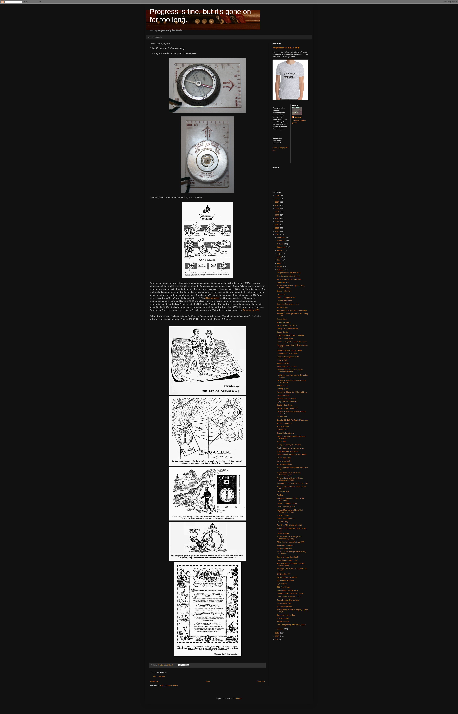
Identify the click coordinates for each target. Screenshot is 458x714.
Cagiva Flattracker (284, 291)
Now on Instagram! (155, 37)
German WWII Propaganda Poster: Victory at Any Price (290, 371)
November (281, 241)
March (279, 267)
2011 (277, 639)
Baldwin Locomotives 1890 (287, 577)
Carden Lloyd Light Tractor (287, 503)
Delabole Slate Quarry (285, 405)
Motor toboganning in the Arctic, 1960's (291, 625)
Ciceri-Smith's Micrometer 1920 (288, 597)
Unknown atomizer (284, 603)
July (279, 254)
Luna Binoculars (283, 395)
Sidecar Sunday (283, 332)
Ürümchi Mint (282, 417)
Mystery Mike (282, 584)
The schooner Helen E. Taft (287, 560)
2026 (277, 195)
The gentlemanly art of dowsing (288, 273)
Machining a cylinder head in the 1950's (292, 342)
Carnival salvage (283, 533)
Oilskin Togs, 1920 (284, 458)
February (281, 270)
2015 (277, 231)
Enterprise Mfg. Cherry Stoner (288, 600)
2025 (277, 199)
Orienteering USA (251, 310)
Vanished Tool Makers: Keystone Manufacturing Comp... (289, 538)
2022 (277, 208)
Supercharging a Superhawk (287, 557)
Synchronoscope (283, 621)
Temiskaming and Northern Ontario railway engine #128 (290, 479)
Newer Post (154, 681)
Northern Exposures (284, 423)
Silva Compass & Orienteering (288, 276)
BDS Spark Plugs (283, 587)
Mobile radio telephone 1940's (288, 357)
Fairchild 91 (281, 294)
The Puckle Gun (283, 282)
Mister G (298, 117)
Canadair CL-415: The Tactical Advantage (292, 420)
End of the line (282, 430)
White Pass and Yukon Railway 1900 (290, 542)
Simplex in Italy (282, 522)
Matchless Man (282, 307)
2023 (277, 205)
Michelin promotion (284, 322)
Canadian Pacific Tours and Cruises (290, 593)
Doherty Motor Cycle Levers (287, 353)
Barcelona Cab (282, 385)
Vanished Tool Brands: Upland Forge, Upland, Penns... (291, 287)
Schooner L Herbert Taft (286, 615)
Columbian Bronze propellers (288, 304)
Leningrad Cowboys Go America (289, 445)
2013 (277, 633)
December (281, 237)
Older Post (261, 681)
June (279, 257)
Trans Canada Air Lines (285, 518)
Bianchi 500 (281, 441)
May (279, 260)
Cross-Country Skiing (285, 338)
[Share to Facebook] (186, 665)
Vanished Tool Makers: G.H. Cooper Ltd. (292, 310)
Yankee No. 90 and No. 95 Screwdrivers (292, 392)
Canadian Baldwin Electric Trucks (289, 350)
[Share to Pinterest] (188, 665)
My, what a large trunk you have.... (290, 279)
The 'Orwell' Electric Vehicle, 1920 (289, 525)
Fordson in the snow (284, 301)
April (279, 263)
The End (280, 495)
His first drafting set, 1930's (287, 325)
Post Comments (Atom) (169, 685)
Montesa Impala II (283, 461)
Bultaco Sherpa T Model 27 (287, 408)
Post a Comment (159, 677)
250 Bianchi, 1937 (283, 574)
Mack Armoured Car (284, 464)
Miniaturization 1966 (284, 548)
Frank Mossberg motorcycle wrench (290, 448)
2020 (277, 215)
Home (208, 681)
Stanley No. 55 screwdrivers (287, 329)
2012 (277, 636)
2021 (277, 212)
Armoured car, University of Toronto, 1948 (292, 483)
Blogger (239, 698)
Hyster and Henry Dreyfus (286, 398)
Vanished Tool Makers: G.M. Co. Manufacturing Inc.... (289, 474)
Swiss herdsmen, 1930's (286, 507)
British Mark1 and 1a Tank (286, 366)
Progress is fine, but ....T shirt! (286, 48)
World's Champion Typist (286, 297)
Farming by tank (283, 389)
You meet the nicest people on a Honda (292, 454)
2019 (277, 218)
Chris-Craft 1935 (283, 492)
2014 (277, 234)
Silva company (212, 298)
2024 (277, 202)
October (280, 244)
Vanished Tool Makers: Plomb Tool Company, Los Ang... (290, 511)
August (280, 250)
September (281, 247)
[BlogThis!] (181, 665)
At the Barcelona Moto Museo (288, 451)
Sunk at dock (281, 319)
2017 (277, 225)
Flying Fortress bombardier (287, 402)
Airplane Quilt (282, 360)
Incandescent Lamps (284, 606)
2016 (277, 228)
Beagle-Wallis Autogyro (285, 433)
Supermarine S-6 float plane (287, 590)
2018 (277, 221)
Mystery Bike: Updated (285, 580)
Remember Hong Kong (285, 545)
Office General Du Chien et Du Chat (290, 335)
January (280, 629)
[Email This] (179, 665)
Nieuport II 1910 (283, 363)
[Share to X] (183, 665)
